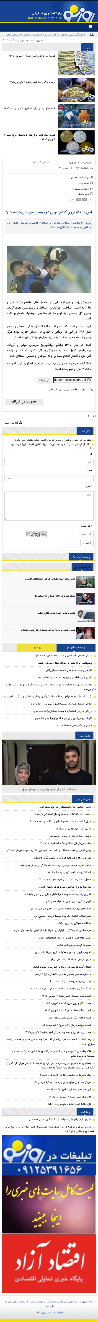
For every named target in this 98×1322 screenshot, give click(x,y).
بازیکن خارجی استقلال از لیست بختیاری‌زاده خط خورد (62, 655)
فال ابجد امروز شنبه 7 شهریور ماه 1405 (69, 1097)
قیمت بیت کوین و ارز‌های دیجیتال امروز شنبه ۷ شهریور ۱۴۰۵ (29, 137)
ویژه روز (37, 647)
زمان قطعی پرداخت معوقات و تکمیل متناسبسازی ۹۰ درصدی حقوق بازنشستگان (48, 850)
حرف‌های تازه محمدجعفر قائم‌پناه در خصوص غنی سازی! (61, 908)
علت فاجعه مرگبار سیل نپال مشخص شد (69, 1018)
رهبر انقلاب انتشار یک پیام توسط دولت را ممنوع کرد (62, 916)
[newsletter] (24, 402)
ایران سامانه (41, 1312)
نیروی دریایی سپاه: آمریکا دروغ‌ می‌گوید (69, 959)
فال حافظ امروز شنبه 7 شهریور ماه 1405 (69, 1104)
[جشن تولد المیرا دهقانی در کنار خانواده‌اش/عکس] (85, 582)
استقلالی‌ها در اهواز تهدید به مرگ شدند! (69, 872)
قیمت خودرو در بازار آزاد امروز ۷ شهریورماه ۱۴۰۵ (29, 108)
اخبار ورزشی (86, 162)
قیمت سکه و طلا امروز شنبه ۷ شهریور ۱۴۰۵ (32, 82)
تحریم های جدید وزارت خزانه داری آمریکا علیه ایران (63, 952)
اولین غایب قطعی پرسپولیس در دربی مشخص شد (64, 677)
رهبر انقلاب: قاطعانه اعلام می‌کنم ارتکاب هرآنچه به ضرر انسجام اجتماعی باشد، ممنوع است (50, 1041)
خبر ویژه (73, 162)
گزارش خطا (12, 423)
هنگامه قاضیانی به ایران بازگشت (73, 923)
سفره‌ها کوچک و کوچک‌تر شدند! (74, 945)
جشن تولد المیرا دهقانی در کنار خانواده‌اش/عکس (50, 579)
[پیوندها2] (49, 1204)
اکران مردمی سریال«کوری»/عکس (49, 789)
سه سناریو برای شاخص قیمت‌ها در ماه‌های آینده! (65, 887)
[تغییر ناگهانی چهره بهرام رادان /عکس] (85, 616)
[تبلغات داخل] (49, 1155)
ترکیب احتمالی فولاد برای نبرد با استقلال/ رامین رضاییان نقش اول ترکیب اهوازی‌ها (47, 696)
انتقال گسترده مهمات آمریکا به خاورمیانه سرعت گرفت (62, 967)
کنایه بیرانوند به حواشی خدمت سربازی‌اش (69, 670)
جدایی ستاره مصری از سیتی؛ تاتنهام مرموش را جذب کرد (61, 704)
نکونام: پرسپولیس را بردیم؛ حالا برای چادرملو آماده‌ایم (63, 718)
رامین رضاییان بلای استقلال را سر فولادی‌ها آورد (65, 807)
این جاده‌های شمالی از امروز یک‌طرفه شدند (67, 1089)
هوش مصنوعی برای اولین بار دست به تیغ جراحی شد (62, 1082)
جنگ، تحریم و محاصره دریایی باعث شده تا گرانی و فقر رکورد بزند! (55, 865)
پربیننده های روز (76, 647)
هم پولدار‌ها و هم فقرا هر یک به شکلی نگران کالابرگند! (62, 858)
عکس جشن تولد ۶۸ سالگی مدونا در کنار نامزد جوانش (48, 630)
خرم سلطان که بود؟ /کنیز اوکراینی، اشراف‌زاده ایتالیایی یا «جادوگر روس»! (52, 930)
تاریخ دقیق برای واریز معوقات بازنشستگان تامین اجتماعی (60, 1119)
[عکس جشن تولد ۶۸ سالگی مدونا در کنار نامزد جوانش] (85, 633)
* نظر (89, 486)
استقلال (53, 389)
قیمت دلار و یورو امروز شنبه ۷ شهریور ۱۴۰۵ (32, 56)
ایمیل (90, 470)
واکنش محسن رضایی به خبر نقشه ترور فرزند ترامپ (62, 974)
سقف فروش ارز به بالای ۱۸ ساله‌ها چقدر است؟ (65, 843)
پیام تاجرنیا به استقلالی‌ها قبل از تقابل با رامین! (65, 1075)
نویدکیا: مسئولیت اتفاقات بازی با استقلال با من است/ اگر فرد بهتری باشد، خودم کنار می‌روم (51, 687)
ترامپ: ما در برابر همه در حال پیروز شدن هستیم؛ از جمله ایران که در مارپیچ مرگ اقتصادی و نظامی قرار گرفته (50, 1129)
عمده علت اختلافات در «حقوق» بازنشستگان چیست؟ (62, 814)
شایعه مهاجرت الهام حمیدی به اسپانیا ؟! (55, 596)
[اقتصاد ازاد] (49, 1263)
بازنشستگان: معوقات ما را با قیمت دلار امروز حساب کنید (61, 988)
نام (91, 454)
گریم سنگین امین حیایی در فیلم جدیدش (68, 901)
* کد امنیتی (87, 525)
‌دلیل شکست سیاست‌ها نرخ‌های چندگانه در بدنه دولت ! (60, 821)
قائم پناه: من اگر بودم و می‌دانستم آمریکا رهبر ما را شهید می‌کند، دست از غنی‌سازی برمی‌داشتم (53, 1053)
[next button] (6, 735)
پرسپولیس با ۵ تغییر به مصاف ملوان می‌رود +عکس (64, 663)
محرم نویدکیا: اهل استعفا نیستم (74, 725)
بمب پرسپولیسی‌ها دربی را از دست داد (70, 981)
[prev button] (15, 735)
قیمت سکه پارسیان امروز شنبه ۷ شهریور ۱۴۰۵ (66, 996)
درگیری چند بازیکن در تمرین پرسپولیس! (69, 836)
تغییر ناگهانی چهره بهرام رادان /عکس (56, 613)
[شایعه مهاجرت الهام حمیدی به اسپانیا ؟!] (85, 599)
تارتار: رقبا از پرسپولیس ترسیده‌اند (73, 829)
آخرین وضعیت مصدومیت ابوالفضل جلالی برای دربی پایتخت (57, 894)
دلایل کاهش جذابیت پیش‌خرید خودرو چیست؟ (65, 879)
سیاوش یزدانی (66, 389)
